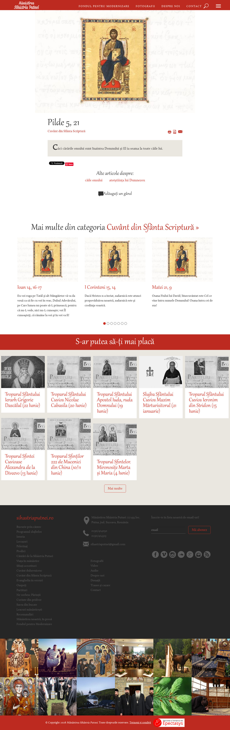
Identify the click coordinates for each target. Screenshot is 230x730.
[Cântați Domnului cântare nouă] (19, 696)
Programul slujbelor (29, 532)
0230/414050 (99, 531)
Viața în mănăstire (28, 561)
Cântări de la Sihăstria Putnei (35, 556)
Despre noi (170, 6)
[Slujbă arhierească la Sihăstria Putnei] (19, 657)
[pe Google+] (190, 554)
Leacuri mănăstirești (29, 609)
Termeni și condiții (140, 722)
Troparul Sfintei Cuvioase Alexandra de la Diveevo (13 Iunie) (21, 465)
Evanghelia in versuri (30, 580)
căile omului (94, 180)
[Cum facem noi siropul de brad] (172, 696)
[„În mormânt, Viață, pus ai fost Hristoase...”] (211, 696)
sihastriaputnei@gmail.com (108, 544)
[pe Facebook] (155, 554)
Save (71, 164)
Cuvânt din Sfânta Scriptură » (153, 228)
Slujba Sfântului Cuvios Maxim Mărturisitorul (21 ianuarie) (159, 403)
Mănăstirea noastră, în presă (34, 619)
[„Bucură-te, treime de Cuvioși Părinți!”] (96, 696)
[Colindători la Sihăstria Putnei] (134, 657)
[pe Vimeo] (164, 554)
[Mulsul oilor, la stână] (172, 657)
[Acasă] (26, 5)
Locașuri (22, 541)
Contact (194, 6)
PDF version (174, 132)
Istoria (21, 536)
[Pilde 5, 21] (115, 61)
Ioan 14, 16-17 (29, 288)
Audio (94, 570)
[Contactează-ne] (198, 554)
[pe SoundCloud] (181, 554)
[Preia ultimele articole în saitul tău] (207, 554)
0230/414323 (98, 536)
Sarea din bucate (27, 604)
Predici (21, 551)
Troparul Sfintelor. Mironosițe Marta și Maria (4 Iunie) (114, 468)
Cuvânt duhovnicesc (29, 570)
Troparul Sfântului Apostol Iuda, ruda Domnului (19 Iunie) (115, 403)
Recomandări (25, 614)
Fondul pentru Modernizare (104, 6)
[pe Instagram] (172, 554)
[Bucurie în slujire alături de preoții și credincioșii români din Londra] (211, 657)
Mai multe (115, 488)
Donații (95, 580)
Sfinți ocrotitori (27, 566)
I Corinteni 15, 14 (100, 288)
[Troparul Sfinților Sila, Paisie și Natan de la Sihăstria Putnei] (96, 657)
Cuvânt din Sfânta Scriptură (66, 131)
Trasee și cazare (100, 585)
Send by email (180, 131)
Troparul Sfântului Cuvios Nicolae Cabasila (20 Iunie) (69, 400)
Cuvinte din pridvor (29, 600)
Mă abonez (199, 530)
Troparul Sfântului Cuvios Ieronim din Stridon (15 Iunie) (206, 403)
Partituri (22, 590)
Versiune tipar (169, 132)
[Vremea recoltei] (57, 657)
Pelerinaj (22, 546)
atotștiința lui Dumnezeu (127, 180)
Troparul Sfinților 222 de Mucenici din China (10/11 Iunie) (67, 465)
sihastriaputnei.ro (35, 518)
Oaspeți (21, 585)
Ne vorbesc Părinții (29, 595)
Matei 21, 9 (162, 288)
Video (94, 565)
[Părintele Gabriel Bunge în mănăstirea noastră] (134, 696)
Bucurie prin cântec (29, 527)
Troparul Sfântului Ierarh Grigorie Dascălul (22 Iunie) (22, 400)
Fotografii (145, 6)
